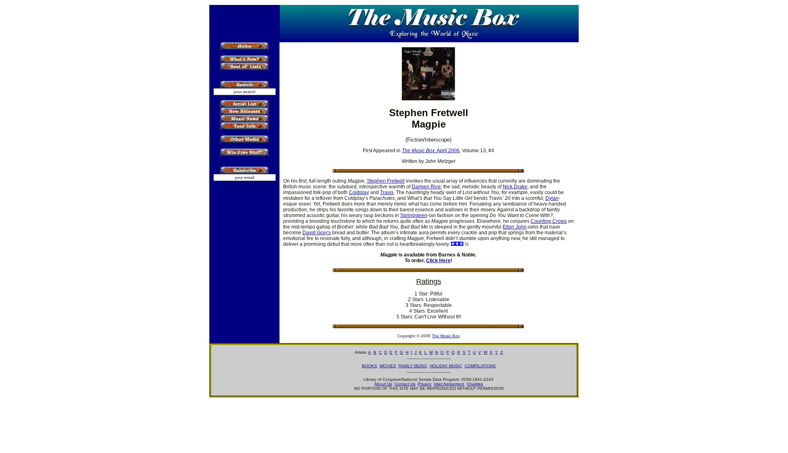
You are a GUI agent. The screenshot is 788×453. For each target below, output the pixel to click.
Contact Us (404, 384)
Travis (387, 192)
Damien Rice (426, 187)
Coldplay (359, 192)
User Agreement (449, 384)
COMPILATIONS (480, 366)
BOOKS (369, 366)
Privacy (424, 384)
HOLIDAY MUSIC (446, 366)
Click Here (438, 260)
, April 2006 (431, 150)
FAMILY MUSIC (413, 366)
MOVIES (388, 366)
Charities (475, 384)
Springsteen (413, 215)
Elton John (515, 227)
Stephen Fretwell (386, 181)
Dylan (552, 198)
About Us (383, 384)
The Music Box (446, 336)
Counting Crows (549, 221)
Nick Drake (515, 187)
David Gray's (316, 233)
